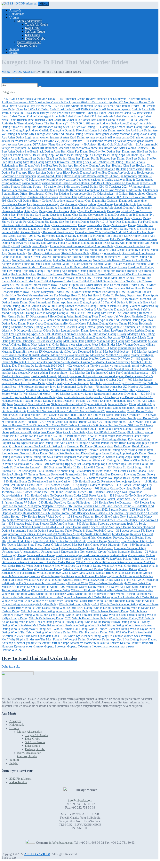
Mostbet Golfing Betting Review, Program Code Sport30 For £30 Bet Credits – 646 (105, 369)
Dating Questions (112, 218)
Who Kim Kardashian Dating (90, 632)
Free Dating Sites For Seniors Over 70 (54, 249)
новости (147, 643)
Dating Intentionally (55, 218)
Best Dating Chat (41, 158)
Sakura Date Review (62, 453)
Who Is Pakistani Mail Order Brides (33, 625)
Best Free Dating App (59, 165)
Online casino (45, 407)
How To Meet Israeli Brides (78, 288)
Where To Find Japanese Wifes (54, 593)
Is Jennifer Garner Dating (77, 309)
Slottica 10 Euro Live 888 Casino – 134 (87, 467)
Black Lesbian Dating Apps (45, 172)
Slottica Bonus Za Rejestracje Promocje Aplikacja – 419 (113, 481)
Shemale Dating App (45, 460)
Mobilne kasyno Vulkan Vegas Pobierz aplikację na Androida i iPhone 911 (63, 348)
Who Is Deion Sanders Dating (111, 607)
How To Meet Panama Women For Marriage (90, 292)
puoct (5, 446)
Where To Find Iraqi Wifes (18, 593)
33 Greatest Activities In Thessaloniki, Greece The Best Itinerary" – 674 (75, 121)
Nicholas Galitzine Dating (67, 404)
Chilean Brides (128, 193)
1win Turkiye (41, 112)
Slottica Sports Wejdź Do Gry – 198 (50, 516)
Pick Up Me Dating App (78, 432)
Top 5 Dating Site (75, 541)
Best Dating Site (121, 158)
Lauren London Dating (75, 330)
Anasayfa (15, 10)
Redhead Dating (60, 449)
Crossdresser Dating (14, 204)
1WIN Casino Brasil (93, 109)
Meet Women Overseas (130, 344)
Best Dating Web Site (32, 165)
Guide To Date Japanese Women (32, 260)
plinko (45, 439)
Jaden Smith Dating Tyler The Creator (90, 316)
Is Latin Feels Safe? (135, 309)
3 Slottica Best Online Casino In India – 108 (105, 119)
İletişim (13, 52)
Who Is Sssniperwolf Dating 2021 (32, 628)
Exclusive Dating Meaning (60, 239)
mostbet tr (106, 386)
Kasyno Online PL (120, 323)
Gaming (22, 253)
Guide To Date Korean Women (112, 260)
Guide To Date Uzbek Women (80, 267)
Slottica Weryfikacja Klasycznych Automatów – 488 (39, 520)
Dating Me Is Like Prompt (84, 218)
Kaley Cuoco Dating (40, 323)
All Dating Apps (105, 127)
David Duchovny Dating (43, 228)
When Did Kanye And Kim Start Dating (122, 586)
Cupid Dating (105, 204)
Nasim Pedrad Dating (38, 400)
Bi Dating (122, 169)
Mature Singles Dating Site (113, 341)
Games (12, 253)
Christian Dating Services (42, 197)
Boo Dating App (112, 172)
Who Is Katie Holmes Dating (90, 618)
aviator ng (110, 141)
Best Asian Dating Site (15, 151)
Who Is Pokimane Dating (71, 625)
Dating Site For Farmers (65, 221)
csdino (92, 204)
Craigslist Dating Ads (120, 200)
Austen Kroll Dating (72, 137)
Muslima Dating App (50, 397)
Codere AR (49, 200)
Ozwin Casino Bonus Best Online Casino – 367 (79, 418)
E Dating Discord (76, 235)
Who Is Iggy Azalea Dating (38, 611)
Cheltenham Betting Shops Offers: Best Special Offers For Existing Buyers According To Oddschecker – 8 (80, 191)
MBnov (152, 341)
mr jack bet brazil (25, 397)
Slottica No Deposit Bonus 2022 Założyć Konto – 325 (101, 509)
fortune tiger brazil (61, 246)
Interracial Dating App (81, 302)
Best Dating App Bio (129, 151)
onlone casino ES (146, 407)
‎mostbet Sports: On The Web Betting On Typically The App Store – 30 (45, 383)
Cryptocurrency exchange (43, 204)
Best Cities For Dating (74, 151)
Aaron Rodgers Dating (105, 123)
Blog (98, 172)
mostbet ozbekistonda (44, 376)
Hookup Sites (61, 274)
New (10, 404)
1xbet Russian (18, 119)
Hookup (121, 270)
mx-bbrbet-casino (74, 397)
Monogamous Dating (123, 348)
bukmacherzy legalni (42, 179)
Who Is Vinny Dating (58, 632)
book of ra (130, 172)
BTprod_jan (116, 176)
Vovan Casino (136, 555)
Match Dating (53, 341)
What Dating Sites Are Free (43, 565)
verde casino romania (96, 555)
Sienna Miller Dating (136, 460)
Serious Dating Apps (119, 456)
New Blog (20, 404)
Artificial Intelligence (96, 134)
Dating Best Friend (13, 214)
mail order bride (32, 337)
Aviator (90, 137)
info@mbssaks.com (80, 800)
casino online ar (31, 183)
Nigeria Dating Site (95, 404)
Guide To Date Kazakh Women (72, 260)
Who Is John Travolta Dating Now (86, 614)
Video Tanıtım (18, 782)
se (100, 453)
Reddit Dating (122, 446)
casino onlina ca (11, 183)
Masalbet (131, 337)
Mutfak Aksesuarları (29, 21)
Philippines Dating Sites (47, 432)
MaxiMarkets (139, 341)
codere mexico (66, 200)
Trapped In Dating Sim (43, 548)
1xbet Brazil (106, 112)
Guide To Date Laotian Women (41, 263)
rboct (110, 446)
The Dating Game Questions (35, 537)
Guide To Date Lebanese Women (82, 263)
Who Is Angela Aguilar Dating (39, 604)
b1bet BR (38, 148)
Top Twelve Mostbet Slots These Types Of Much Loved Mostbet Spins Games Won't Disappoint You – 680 (68, 544)
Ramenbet (73, 446)
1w (26, 109)
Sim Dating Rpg (60, 464)
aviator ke (21, 141)
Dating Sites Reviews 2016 (60, 225)
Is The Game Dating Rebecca (131, 313)
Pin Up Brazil (135, 432)
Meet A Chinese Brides (16, 344)
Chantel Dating (47, 190)
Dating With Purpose (14, 228)
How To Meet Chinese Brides (31, 284)
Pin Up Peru (65, 435)
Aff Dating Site (26, 127)
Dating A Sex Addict (85, 207)
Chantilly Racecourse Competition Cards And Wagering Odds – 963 (100, 190)
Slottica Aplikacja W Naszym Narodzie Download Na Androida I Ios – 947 (48, 474)
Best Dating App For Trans (49, 155)
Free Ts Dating (87, 249)
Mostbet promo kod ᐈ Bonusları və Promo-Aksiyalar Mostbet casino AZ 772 (105, 376)
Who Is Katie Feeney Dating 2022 (50, 618)
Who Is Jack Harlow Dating (73, 611)
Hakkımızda (16, 14)
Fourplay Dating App (86, 246)
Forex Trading (40, 246)
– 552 (5, 98)
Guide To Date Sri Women (44, 267)
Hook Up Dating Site (102, 270)
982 (88, 123)
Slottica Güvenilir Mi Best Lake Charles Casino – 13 (105, 506)
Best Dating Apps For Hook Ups (123, 155)
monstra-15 (35, 351)
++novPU (101, 102)
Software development (112, 523)
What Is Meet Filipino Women (133, 572)
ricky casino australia (133, 449)
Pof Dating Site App (114, 439)
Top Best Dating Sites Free (103, 541)
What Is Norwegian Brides (57, 576)
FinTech (26, 246)
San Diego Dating (87, 453)
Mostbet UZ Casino (140, 386)
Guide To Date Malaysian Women (125, 263)
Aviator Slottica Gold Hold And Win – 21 (113, 144)
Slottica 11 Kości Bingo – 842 (131, 467)
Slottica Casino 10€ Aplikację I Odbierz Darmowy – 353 (86, 485)
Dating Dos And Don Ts (120, 214)
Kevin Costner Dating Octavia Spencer (81, 327)
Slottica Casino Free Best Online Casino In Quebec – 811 (58, 492)
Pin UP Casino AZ (21, 435)
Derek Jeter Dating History (95, 228)
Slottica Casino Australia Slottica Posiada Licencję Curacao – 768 (59, 488)
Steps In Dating (36, 530)
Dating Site (42, 221)
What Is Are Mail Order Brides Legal (125, 565)
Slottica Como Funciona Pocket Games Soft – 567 (107, 499)
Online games (103, 407)
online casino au (65, 407)
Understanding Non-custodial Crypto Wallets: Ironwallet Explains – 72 (104, 551)
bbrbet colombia (80, 148)
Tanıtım (14, 49)
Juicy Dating (18, 323)
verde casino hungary (69, 555)
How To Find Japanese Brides (52, 281)
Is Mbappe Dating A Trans (59, 313)
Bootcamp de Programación (19, 176)
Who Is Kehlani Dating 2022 (127, 618)
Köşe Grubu (32, 28)
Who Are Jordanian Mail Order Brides (134, 597)
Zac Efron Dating (128, 639)
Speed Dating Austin (77, 527)
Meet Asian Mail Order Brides (49, 344)
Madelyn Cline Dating (141, 334)
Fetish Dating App (114, 242)
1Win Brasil (57, 109)
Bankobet (51, 148)
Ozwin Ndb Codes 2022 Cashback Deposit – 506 (67, 425)
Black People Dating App (79, 172)
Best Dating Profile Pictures (93, 158)
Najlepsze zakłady (13, 400)
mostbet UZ (119, 386)
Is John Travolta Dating (108, 309)
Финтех (38, 646)
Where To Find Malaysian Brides (94, 593)
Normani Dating (118, 404)
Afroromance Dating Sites (53, 127)
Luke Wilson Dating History (109, 334)
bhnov (100, 169)
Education (117, 235)
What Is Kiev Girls (73, 572)
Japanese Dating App (92, 320)
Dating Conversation (91, 214)
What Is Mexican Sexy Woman (21, 576)
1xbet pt (138, 116)
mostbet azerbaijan (142, 355)
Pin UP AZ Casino (114, 432)
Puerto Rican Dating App (125, 442)
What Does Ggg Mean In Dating (81, 565)
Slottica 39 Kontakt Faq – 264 (63, 471)
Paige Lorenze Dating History (123, 428)
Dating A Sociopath (110, 207)
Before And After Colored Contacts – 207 (129, 148)
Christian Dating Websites (75, 197)
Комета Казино (120, 643)
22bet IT (72, 119)
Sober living (89, 523)
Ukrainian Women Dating (130, 548)
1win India (148, 109)
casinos (75, 186)
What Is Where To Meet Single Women (113, 583)
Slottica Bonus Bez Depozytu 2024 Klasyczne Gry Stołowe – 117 (47, 478)
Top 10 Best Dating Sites (48, 541)
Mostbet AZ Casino (118, 355)
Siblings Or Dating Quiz (107, 460)
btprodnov (130, 176)
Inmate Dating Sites (23, 302)
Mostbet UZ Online (38, 390)
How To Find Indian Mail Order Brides (109, 277)
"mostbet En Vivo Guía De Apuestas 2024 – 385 (65, 102)
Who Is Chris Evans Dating (42, 607)
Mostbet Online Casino (16, 376)
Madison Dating (11, 337)
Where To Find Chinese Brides (133, 590)
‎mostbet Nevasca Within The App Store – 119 (46, 372)
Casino (109, 179)
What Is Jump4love (49, 572)
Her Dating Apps (17, 270)
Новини (136, 643)
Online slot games (124, 407)
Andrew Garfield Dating (43, 130)
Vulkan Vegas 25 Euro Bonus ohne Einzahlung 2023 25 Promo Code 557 (78, 556)
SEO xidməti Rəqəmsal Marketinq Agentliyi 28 (76, 456)
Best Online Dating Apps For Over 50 (71, 169)
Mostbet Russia (142, 379)
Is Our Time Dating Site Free (94, 313)
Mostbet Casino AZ (82, 362)
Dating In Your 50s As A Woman (22, 218)
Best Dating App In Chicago (84, 155)
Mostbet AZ (97, 355)
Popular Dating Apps (15, 442)
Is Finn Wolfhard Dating (26, 309)
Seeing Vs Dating (136, 453)
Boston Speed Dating (50, 176)
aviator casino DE (124, 137)
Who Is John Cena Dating (49, 614)
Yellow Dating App (104, 639)
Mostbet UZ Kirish (13, 390)
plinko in (55, 439)
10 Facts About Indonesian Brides (81, 105)
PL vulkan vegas (105, 435)
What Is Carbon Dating (48, 569)
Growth (6, 260)
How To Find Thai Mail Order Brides (95, 281)
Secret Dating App (113, 453)
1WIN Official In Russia (17, 112)
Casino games (144, 179)
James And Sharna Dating (62, 320)
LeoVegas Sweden (122, 330)
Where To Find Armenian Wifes (50, 590)
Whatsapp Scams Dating (81, 586)
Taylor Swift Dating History (93, 534)
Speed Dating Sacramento (131, 527)
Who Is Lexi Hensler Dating (36, 621)
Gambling (132, 249)
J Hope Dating (57, 316)
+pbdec (113, 102)
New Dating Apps (39, 404)
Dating (41, 207)
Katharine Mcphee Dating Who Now (34, 327)
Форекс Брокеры (55, 646)
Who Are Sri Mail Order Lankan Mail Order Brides (64, 600)
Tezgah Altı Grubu (36, 24)
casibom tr (97, 179)
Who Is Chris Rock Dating (76, 607)
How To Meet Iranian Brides (42, 288)
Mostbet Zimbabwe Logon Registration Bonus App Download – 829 (102, 393)
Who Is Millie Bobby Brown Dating (106, 621)
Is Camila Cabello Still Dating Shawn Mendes (56, 306)
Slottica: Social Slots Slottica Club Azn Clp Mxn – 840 (47, 523)
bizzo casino (136, 169)
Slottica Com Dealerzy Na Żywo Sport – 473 (47, 499)
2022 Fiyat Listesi (20, 778)
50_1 (82, 123)
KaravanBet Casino (65, 323)
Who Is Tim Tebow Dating (27, 632)
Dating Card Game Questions (44, 214)
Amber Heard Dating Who (132, 127)
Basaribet (63, 148)
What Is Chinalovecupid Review (83, 569)
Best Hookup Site (12, 169)
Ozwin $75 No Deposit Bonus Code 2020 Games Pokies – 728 (66, 411)
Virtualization (118, 555)
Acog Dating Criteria (133, 123)
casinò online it (51, 183)
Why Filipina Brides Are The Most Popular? (36, 639)
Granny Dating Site (140, 256)
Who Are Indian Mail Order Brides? (40, 597)
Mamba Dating (71, 337)
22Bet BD (60, 119)
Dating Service (133, 218)
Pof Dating (94, 439)
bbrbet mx (97, 148)
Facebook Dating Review (93, 239)
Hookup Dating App (23, 274)
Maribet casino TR (113, 337)
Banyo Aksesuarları (29, 42)
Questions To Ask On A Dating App (43, 446)
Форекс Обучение (79, 646)
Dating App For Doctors (54, 211)
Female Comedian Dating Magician (80, 242)
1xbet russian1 (36, 119)
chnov (141, 193)
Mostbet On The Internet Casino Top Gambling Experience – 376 (115, 372)
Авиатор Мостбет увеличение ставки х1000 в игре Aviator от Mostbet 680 (50, 643)
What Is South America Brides (63, 579)
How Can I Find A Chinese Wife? (92, 274)
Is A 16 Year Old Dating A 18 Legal (117, 302)
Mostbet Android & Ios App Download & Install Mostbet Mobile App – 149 (89, 351)
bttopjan (143, 176)
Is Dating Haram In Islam (100, 306)
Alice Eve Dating (84, 127)
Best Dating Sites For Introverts (49, 162)
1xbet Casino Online (23, 116)
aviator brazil (104, 137)
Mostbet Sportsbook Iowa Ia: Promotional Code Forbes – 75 (61, 386)
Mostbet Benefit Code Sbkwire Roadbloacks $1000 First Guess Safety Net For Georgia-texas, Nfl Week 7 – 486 (71, 358)
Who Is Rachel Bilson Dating (106, 625)
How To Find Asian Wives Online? (62, 277)
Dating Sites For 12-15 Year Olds (100, 221)
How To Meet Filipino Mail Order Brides (76, 284)
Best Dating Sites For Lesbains (88, 162)
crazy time (140, 200)
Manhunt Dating (91, 337)
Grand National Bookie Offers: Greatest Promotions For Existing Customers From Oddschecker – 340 (65, 256)
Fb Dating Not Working (42, 242)
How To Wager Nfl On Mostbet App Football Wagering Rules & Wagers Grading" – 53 (70, 299)
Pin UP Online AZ (45, 435)
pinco (77, 435)
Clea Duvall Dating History (24, 200)
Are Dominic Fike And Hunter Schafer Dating (87, 130)
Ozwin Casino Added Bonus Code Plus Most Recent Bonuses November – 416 (98, 414)
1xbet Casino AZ (125, 112)
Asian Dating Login (20, 137)
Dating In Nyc (145, 214)
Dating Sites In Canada (28, 225)
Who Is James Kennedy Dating (110, 611)
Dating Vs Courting (115, 225)
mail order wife (52, 337)
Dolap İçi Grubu (35, 38)
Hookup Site (44, 274)
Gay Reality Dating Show (44, 253)
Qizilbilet (14, 446)
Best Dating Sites (18, 162)
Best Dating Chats (63, 158)
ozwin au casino (116, 411)
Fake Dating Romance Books (128, 239)
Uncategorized (11, 551)
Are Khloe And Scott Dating (134, 130)
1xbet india (58, 116)
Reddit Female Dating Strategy (30, 449)
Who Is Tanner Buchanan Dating (108, 628)
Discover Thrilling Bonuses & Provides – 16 (47, 232)
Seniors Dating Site (34, 456)
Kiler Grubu (32, 35)
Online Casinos (85, 407)
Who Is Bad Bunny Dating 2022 (79, 604)
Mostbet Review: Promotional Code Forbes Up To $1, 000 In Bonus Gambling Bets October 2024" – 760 (67, 379)
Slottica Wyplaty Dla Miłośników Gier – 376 (100, 520)
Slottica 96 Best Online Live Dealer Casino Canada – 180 (118, 471)
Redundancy (79, 449)
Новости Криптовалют (17, 646)
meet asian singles (80, 344)
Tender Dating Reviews (126, 534)
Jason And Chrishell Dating (123, 320)
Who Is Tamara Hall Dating (70, 628)
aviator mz (96, 141)
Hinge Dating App (55, 270)
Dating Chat (70, 214)
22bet (49, 119)
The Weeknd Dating (19, 541)
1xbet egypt (43, 116)
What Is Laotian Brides (99, 572)
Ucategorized (105, 548)
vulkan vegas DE (94, 558)
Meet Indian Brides (103, 344)
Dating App (31, 211)
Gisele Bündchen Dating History (81, 253)
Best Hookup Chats (142, 165)
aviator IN (8, 141)
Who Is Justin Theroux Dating (127, 614)
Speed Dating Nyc (102, 527)
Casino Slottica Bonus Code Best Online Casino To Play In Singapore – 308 (108, 183)
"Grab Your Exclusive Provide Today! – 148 (36, 98)
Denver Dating (69, 228)
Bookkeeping (145, 172)
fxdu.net (103, 249)
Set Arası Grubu (35, 31)
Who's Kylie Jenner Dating (84, 636)
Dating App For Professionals (88, 211)
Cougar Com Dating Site (90, 200)
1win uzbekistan (60, 112)
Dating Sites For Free (135, 221)
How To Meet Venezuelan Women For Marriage (40, 295)
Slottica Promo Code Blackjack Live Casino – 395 (82, 513)
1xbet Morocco (123, 116)
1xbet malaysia (104, 116)
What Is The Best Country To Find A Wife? (61, 583)
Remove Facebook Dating (103, 449)
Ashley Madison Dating (125, 134)
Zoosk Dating (148, 639)
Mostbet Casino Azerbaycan (112, 362)
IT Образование (36, 316)
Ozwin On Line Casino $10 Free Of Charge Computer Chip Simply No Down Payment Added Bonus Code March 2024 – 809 (77, 427)
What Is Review (34, 579)
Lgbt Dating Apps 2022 (29, 334)
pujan (145, 442)
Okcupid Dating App (142, 404)
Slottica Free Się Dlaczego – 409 (119, 502)
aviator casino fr (145, 137)
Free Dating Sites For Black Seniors (122, 246)
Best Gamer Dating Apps (89, 165)
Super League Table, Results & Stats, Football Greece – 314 (84, 530)
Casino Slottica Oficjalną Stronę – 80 (24, 186)
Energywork (35, 239)
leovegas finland (100, 330)
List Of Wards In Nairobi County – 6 (68, 334)
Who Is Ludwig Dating (69, 621)
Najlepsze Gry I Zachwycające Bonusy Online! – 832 (119, 397)
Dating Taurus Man (90, 225)
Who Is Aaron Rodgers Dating (115, 600)
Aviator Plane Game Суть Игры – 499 (62, 144)
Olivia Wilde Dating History (19, 407)
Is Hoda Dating (51, 309)
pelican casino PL (21, 432)
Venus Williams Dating (41, 555)
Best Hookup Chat (117, 165)
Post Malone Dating (40, 442)
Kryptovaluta (25, 330)
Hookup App (135, 270)
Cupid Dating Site (125, 204)
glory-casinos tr (111, 253)
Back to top (9, 857)
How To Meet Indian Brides (120, 284)
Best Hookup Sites (35, 169)
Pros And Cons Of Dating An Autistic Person (81, 442)
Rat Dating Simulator (93, 446)
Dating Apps (115, 211)
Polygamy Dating (139, 439)
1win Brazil (72, 109)
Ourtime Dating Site (14, 411)
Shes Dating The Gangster (75, 460)
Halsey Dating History (113, 267)
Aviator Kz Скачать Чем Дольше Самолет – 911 (58, 141)
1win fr (136, 109)
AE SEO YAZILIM (37, 854)
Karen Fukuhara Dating (93, 323)
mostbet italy (9, 372)
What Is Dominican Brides (120, 569)
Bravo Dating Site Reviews (81, 176)
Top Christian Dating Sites (137, 541)
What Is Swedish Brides (98, 579)
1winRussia (78, 112)
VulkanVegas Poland (119, 558)
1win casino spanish (119, 109)
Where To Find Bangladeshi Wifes (92, 590)
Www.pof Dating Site (78, 639)
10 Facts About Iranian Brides (120, 105)
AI (71, 127)
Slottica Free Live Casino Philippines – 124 (71, 502)
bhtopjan (109, 169)
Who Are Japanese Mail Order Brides (87, 597)
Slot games (55, 467)
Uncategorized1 (30, 551)
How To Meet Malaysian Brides (42, 292)
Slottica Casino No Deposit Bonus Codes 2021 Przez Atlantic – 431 (72, 495)
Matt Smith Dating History (79, 341)
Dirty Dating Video (124, 228)
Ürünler (14, 17)
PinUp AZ (87, 435)
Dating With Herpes (140, 225)
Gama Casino (116, 249)
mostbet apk (82, 355)
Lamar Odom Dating (47, 330)
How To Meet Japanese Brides (115, 288)
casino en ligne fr (124, 179)
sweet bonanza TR (133, 530)
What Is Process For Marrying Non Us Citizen (103, 576)
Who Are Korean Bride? (17, 600)
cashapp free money (78, 179)
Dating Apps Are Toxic (137, 211)
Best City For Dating (102, 151)
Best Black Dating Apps (45, 151)
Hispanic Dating (78, 270)
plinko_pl (81, 439)
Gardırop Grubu (27, 45)
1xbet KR (88, 116)
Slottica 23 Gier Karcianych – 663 (23, 471)
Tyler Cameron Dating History (77, 548)
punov (154, 442)
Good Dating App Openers (138, 253)
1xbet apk (92, 112)
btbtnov (103, 176)
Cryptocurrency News (73, 204)
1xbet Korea (73, 116)
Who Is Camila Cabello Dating (119, 604)
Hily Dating (36, 270)
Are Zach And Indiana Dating (64, 134)
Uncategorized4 (50, 551)
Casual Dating (89, 186)
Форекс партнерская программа (113, 646)
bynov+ (60, 179)
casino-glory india (59, 186)
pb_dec (146, 428)
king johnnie (114, 327)
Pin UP (98, 432)
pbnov (5, 432)
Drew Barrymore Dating (49, 235)
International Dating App (51, 302)
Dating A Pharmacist (58, 207)
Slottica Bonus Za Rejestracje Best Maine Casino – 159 (43, 481)
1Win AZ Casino (38, 109)
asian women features (46, 137)
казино (104, 643)
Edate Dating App (99, 235)
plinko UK (68, 439)
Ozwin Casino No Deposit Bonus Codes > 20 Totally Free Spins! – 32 (88, 421)
